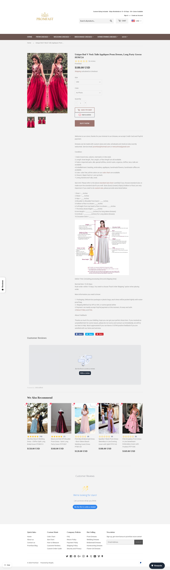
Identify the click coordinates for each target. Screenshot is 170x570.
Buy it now (84, 123)
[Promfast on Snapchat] (87, 557)
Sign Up (138, 542)
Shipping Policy (72, 546)
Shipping (78, 71)
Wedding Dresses (61, 37)
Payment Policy (72, 543)
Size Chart (50, 540)
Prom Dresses (42, 37)
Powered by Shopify (46, 563)
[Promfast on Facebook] (71, 557)
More (124, 37)
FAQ (90, 310)
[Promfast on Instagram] (83, 557)
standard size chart (107, 183)
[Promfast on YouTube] (95, 557)
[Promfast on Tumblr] (91, 557)
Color (77, 88)
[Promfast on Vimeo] (99, 557)
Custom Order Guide (54, 549)
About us (30, 540)
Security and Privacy (74, 549)
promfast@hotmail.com (101, 147)
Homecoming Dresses (107, 37)
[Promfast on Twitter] (67, 557)
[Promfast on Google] (79, 557)
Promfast (35, 563)
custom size (99, 188)
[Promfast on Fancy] (102, 557)
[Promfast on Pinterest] (75, 557)
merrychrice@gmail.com (121, 147)
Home (29, 37)
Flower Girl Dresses (93, 549)
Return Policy (81, 310)
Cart (124, 21)
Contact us (31, 543)
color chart (106, 172)
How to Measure (53, 543)
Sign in (126, 15)
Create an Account (137, 15)
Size (76, 77)
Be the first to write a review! (85, 507)
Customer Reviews (53, 546)
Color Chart (51, 536)
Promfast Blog (32, 546)
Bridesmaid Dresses (83, 37)
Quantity (78, 99)
